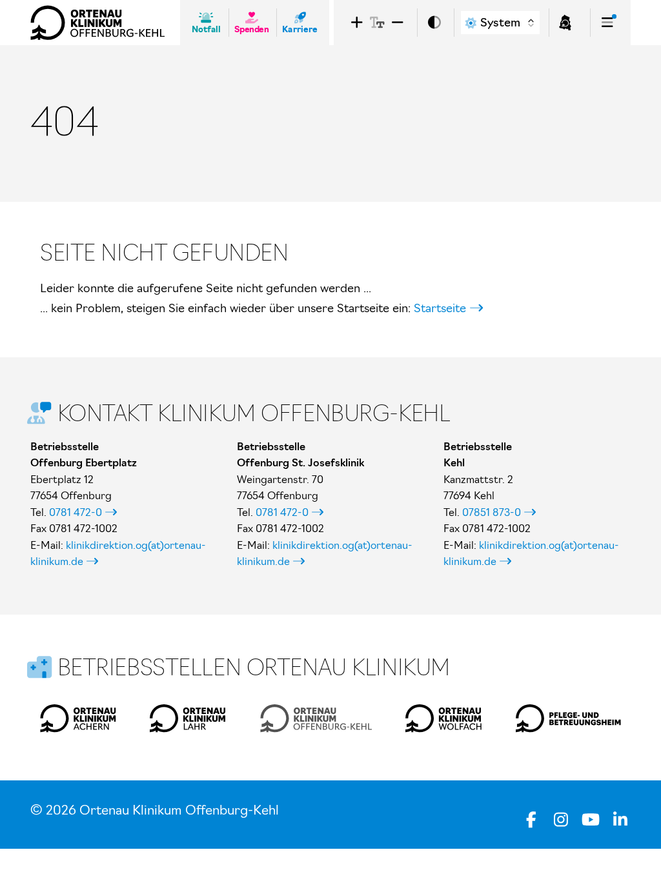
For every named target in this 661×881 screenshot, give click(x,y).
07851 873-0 (491, 512)
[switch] (434, 23)
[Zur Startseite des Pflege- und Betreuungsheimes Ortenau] (568, 718)
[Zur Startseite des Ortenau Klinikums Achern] (78, 718)
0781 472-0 (75, 512)
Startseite (440, 308)
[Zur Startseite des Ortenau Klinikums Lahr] (188, 718)
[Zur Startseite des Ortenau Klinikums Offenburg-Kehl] (97, 22)
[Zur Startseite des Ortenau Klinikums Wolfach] (443, 718)
